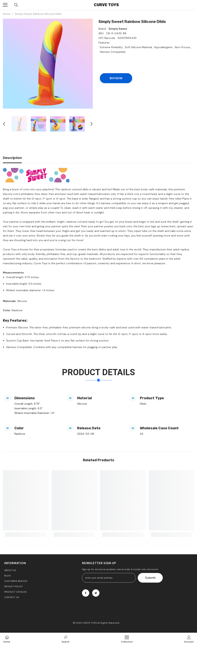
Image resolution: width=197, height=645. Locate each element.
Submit (150, 578)
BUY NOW (116, 78)
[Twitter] (95, 593)
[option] (48, 64)
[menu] (5, 5)
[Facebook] (85, 593)
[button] (4, 124)
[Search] (16, 5)
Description (12, 157)
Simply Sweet (118, 28)
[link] (25, 534)
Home (6, 14)
